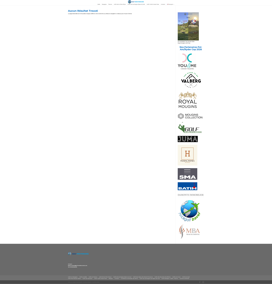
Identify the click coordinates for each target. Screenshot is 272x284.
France (110, 4)
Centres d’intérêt (184, 278)
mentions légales (87, 282)
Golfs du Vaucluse (87, 278)
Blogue (111, 278)
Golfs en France (93, 277)
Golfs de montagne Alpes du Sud (136, 4)
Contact (163, 4)
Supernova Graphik (77, 282)
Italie (99, 4)
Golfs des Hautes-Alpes (74, 278)
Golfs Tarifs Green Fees (153, 4)
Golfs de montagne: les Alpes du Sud (150, 278)
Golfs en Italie (83, 277)
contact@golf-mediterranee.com (79, 265)
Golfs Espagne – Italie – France (170, 278)
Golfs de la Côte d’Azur (120, 4)
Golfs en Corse (176, 277)
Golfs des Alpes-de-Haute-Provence (143, 277)
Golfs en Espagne (72, 277)
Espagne (104, 4)
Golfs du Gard (186, 277)
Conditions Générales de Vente (129, 278)
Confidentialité (96, 282)
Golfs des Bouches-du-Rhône (163, 277)
